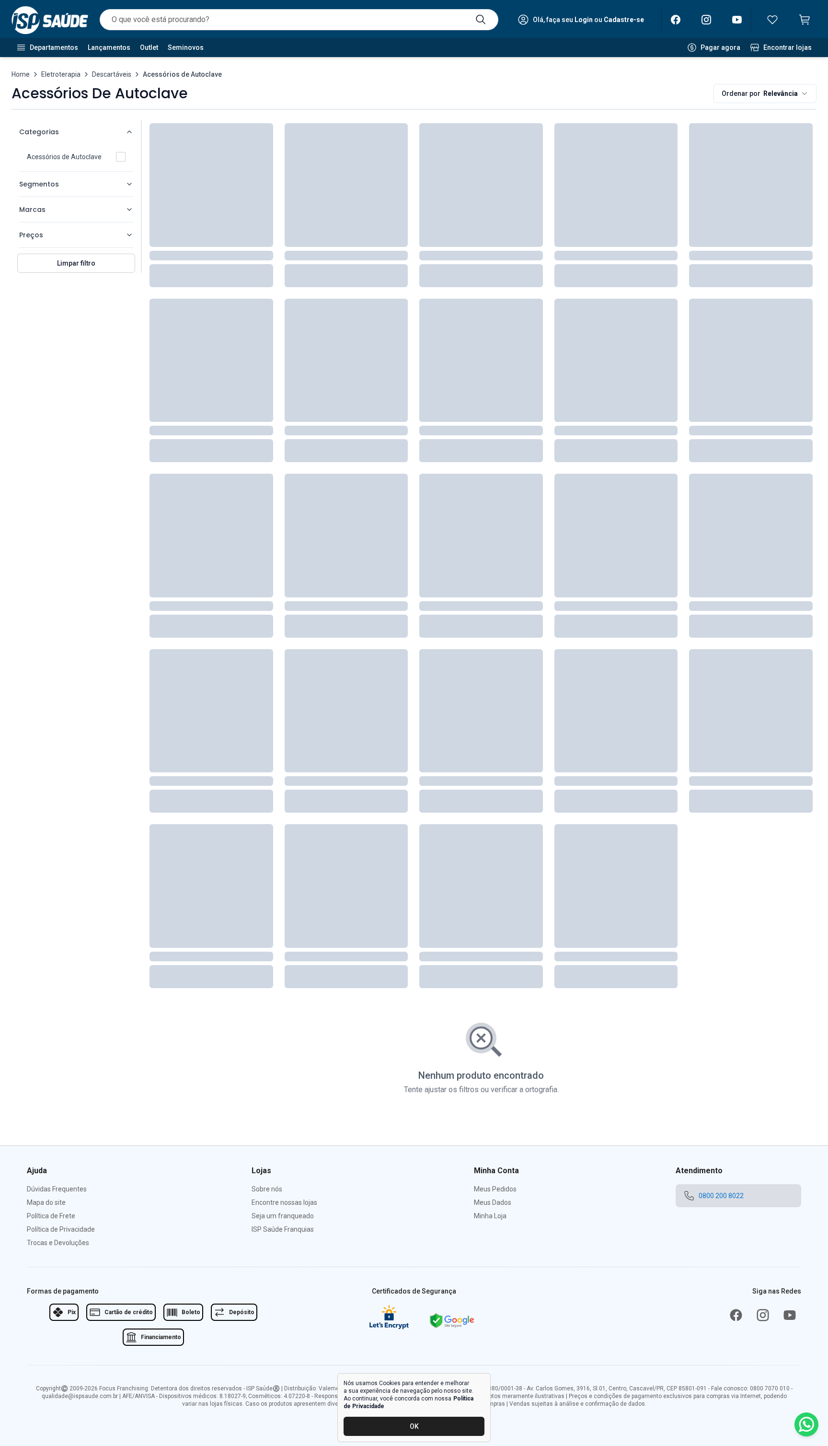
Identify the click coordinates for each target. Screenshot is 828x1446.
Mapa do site (46, 1202)
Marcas (32, 209)
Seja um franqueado (283, 1216)
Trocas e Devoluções (58, 1243)
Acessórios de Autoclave (64, 157)
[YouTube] (736, 19)
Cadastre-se (624, 19)
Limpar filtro (76, 263)
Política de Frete (51, 1216)
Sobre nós (267, 1189)
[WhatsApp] (806, 1424)
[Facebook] (675, 19)
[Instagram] (706, 19)
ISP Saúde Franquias (283, 1229)
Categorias (39, 132)
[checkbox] (121, 157)
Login (584, 19)
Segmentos (39, 184)
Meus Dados (492, 1202)
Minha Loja (490, 1216)
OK (414, 1426)
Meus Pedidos (495, 1189)
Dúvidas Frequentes (57, 1189)
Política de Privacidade (61, 1229)
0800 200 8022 (721, 1196)
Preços (31, 235)
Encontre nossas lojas (284, 1202)
